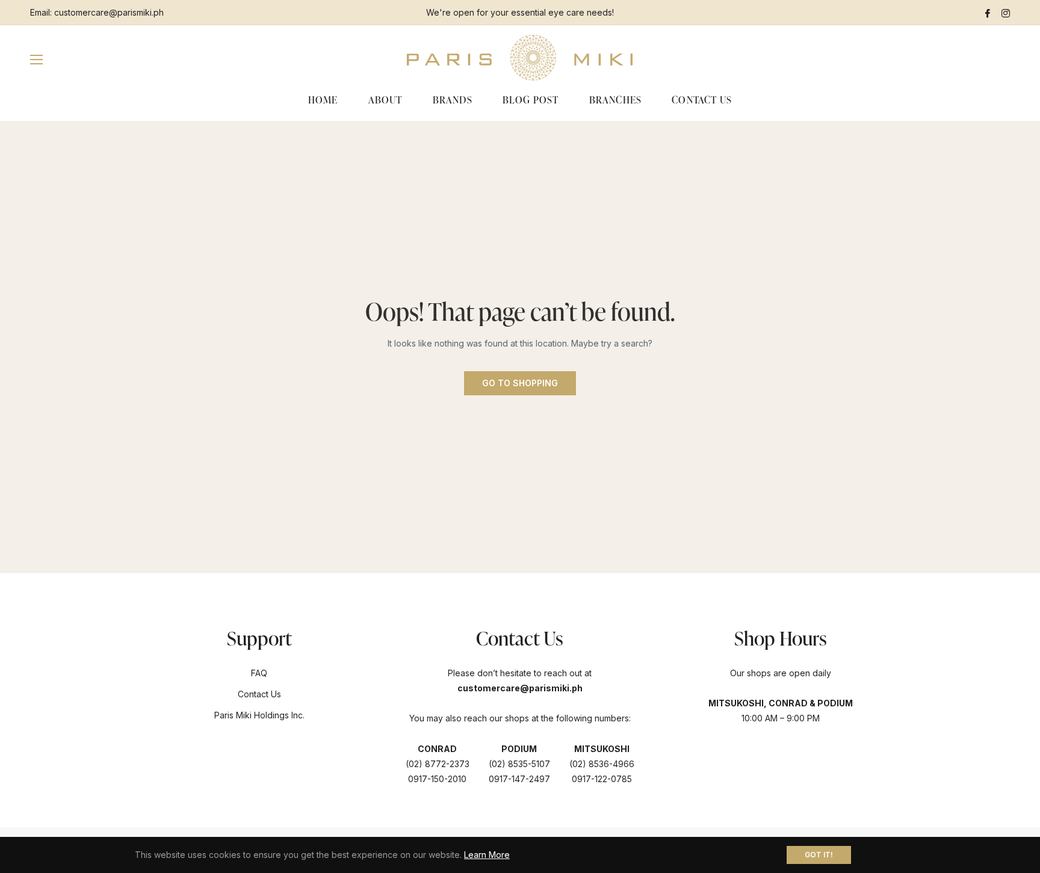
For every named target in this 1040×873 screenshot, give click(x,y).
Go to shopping (520, 383)
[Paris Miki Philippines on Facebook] (987, 12)
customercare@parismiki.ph (109, 12)
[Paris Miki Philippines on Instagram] (1005, 12)
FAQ (259, 673)
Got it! (819, 854)
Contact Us (259, 694)
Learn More (487, 855)
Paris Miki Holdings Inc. (259, 715)
